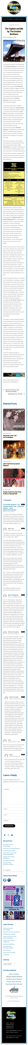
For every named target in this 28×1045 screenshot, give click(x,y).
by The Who (15, 394)
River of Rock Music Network (17, 996)
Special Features (10, 1027)
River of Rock (14, 974)
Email (6, 814)
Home (7, 1023)
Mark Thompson (13, 595)
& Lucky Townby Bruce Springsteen (12, 493)
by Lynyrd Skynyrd (11, 848)
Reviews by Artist (10, 1024)
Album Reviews (7, 433)
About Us (12, 1023)
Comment (7, 789)
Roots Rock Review (14, 981)
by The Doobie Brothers (14, 31)
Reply (23, 504)
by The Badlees (9, 436)
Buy (9, 37)
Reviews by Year (9, 1026)
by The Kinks (9, 952)
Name (6, 809)
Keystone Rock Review (14, 984)
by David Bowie (9, 860)
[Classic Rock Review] (11, 1019)
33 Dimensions (16, 1001)
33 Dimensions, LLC (14, 1030)
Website (6, 820)
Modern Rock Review (14, 979)
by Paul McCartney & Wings (12, 390)
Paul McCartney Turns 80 (9, 850)
